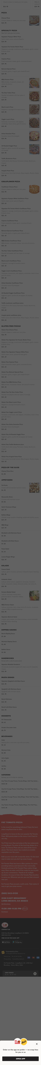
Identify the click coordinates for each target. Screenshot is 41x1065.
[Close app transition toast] (37, 1044)
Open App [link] (20, 1059)
